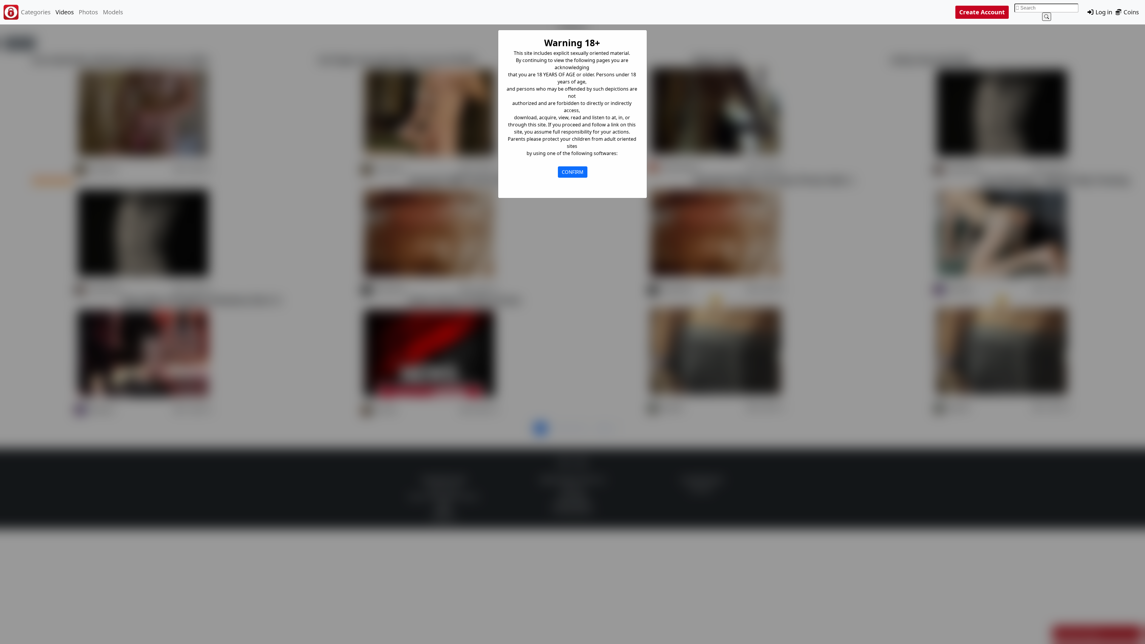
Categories (36, 12)
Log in (1103, 12)
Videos (64, 12)
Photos (88, 12)
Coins (1130, 12)
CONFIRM (573, 172)
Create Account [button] (982, 12)
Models (113, 12)
